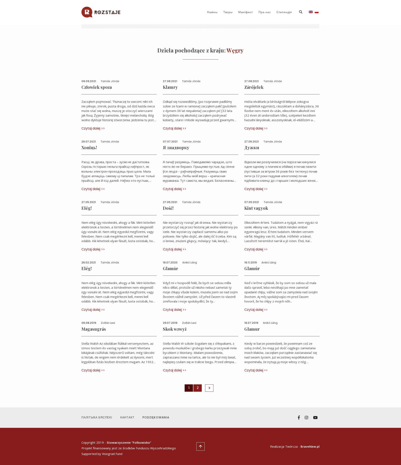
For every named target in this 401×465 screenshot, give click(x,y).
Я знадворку (176, 147)
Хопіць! (89, 147)
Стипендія (284, 12)
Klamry (170, 87)
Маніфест (245, 12)
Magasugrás (93, 329)
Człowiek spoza (96, 87)
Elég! (86, 208)
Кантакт (127, 417)
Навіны (212, 12)
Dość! (168, 208)
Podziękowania (155, 417)
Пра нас (265, 12)
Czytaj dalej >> (93, 128)
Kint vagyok (256, 208)
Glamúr (252, 268)
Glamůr (170, 268)
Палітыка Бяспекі (96, 417)
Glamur (252, 329)
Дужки (251, 147)
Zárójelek (253, 87)
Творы (228, 12)
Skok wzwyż (175, 329)
